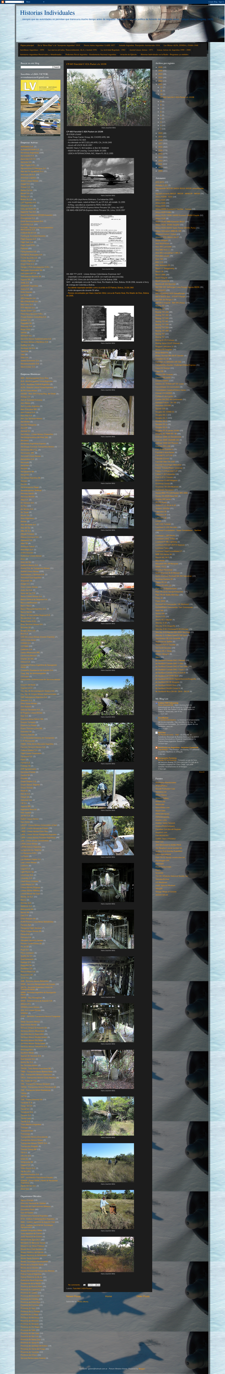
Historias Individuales (47, 12)
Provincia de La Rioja (29, 1315)
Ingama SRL (26, 280)
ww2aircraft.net (161, 895)
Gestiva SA (25, 775)
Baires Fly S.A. (27, 190)
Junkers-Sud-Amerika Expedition (168, 851)
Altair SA (24, 543)
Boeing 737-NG (161, 321)
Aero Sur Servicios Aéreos (31, 419)
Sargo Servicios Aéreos (30, 1022)
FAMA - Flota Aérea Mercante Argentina (37, 744)
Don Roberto (26, 707)
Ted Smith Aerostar (163, 648)
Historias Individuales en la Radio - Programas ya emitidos (164, 54)
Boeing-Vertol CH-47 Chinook (167, 343)
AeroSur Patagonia (28, 425)
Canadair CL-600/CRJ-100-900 (168, 362)
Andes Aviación (27, 553)
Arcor (23, 559)
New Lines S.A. (27, 305)
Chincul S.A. (26, 662)
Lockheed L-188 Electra (165, 536)
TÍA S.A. (24, 1153)
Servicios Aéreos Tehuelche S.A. (34, 1047)
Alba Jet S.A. (26, 531)
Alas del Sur (26, 528)
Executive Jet (26, 732)
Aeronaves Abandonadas (165, 783)
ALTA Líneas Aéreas (29, 391)
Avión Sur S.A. (27, 590)
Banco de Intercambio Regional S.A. (36, 615)
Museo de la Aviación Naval (32, 1265)
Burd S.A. (25, 634)
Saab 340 (159, 610)
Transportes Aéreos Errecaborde (34, 1137)
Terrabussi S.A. (27, 1112)
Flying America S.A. (29, 252)
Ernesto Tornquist (28, 722)
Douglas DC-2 (161, 415)
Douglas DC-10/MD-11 (164, 412)
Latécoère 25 (160, 515)
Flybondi (24, 248)
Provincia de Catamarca (30, 1290)
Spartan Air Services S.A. (31, 1056)
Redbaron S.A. (27, 969)
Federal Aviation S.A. (29, 750)
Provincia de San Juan (30, 1333)
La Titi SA (25, 295)
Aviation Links (161, 820)
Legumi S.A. (26, 869)
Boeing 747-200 (162, 328)
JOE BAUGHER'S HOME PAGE (168, 845)
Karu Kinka (25, 822)
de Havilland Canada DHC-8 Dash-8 (170, 673)
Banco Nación (26, 612)
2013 (160, 157)
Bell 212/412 (160, 290)
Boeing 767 (160, 337)
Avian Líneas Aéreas (29, 587)
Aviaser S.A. (26, 187)
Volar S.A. (25, 358)
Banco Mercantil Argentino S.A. (33, 609)
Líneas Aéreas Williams (30, 891)
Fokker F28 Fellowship (168, 703)
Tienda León (26, 1118)
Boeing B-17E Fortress (164, 340)
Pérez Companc (27, 953)
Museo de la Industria (30, 1268)
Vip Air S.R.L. (26, 1171)
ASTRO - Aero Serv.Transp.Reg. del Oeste (38, 394)
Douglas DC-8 (161, 427)
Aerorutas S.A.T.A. (28, 159)
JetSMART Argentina (29, 286)
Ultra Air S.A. (26, 1156)
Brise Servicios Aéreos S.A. (32, 624)
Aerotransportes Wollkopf (31, 490)
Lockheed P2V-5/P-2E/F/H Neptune (170, 545)
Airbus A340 (160, 206)
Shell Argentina (27, 1050)
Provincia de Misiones (30, 1321)
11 (161, 91)
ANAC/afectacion (162, 814)
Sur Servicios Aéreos (29, 1065)
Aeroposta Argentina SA (30, 478)
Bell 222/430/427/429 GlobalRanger (170, 293)
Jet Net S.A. (25, 816)
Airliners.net (160, 801)
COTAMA (24, 646)
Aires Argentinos (27, 518)
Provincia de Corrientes (30, 1296)
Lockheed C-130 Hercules (166, 527)
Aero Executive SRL (29, 409)
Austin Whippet (161, 240)
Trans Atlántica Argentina (31, 1124)
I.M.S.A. (24, 803)
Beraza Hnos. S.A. (28, 618)
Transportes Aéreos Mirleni (32, 1140)
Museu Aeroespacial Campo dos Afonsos (37, 1271)
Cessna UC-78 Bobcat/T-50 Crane (169, 384)
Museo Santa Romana (30, 1258)
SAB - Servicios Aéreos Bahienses (35, 981)
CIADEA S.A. (26, 643)
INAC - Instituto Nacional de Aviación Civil (38, 1222)
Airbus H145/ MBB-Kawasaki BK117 (170, 222)
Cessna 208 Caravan (164, 374)
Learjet (158, 521)
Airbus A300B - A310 (163, 197)
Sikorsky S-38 (161, 623)
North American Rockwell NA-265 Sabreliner (173, 576)
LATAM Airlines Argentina (31, 847)
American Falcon (28, 546)
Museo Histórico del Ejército (32, 1252)
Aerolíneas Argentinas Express (33, 444)
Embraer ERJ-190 (162, 446)
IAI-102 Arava (161, 502)
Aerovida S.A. (26, 162)
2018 (160, 140)
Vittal (23, 354)
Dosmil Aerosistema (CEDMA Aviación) (36, 215)
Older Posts (143, 1296)
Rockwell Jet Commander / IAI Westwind (172, 604)
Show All (201, 772)
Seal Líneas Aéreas (29, 1025)
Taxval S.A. (25, 1109)
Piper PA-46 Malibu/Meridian (167, 595)
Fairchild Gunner (162, 459)
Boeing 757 (160, 334)
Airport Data (160, 811)
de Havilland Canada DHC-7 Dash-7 (170, 670)
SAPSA (24, 333)
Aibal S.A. (25, 500)
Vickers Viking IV (162, 654)
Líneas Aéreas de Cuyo (30, 894)
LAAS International (163, 854)
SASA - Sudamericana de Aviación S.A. (37, 1001)
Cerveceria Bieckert (29, 656)
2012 (160, 161)
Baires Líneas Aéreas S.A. (31, 596)
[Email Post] (84, 1285)
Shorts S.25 (160, 617)
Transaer (24, 1128)
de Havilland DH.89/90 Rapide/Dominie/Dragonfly (175, 679)
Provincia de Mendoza (30, 1318)
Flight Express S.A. (28, 239)
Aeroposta (25, 475)
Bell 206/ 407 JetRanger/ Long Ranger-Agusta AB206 (177, 287)
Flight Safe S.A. (27, 242)
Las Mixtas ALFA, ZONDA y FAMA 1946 (181, 45)
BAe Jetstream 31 (162, 265)
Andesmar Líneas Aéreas (31, 556)
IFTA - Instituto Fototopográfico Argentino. (38, 1219)
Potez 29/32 (160, 601)
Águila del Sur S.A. (28, 1186)
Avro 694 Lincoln (162, 256)
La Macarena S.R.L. (29, 853)
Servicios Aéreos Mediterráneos (34, 1037)
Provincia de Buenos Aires (31, 1287)
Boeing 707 (160, 306)
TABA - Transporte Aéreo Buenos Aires (36, 1072)
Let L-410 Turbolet (163, 524)
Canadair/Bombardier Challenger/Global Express (175, 365)
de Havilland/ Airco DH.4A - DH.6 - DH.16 (172, 691)
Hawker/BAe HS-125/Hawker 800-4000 (171, 493)
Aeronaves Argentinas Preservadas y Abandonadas (40, 54)
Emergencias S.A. (28, 218)
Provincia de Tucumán (30, 1352)
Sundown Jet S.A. (28, 348)
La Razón (25, 856)
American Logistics (28, 178)
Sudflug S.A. (26, 345)
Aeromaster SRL (27, 453)
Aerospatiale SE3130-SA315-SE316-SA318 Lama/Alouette (179, 188)
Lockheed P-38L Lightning (166, 542)
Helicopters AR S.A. (29, 273)
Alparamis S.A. (27, 540)
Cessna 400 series (163, 378)
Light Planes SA (27, 872)
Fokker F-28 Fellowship (165, 474)
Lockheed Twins (162, 548)
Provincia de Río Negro (30, 1327)
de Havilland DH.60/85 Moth (167, 676)
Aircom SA (25, 515)
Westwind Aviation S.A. (30, 364)
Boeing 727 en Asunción (167, 760)
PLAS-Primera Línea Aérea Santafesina (37, 922)
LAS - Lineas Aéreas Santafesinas (35, 841)
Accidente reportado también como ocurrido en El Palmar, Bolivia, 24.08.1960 (101, 288)
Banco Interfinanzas (29, 603)
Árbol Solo (25, 1189)
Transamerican (27, 1131)
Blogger (142, 1369)
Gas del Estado (27, 1213)
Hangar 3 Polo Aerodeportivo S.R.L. (35, 267)
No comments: (74, 1285)
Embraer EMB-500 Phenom (166, 443)
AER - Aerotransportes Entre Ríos (34, 378)
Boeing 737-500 (162, 318)
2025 (160, 71)
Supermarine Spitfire (163, 642)
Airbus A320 (160, 200)
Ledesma (24, 866)
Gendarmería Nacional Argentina (34, 1216)
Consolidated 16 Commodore (167, 387)
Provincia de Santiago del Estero (34, 1346)
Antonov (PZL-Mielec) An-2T (167, 237)
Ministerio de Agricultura (30, 1240)
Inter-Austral (26, 813)
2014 (160, 154)
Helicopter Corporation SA (31, 270)
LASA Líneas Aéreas (29, 844)
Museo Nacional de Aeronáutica (34, 1255)
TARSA (24, 1093)
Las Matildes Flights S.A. (31, 859)
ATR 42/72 (159, 182)
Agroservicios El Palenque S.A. (33, 168)
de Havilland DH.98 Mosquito (167, 682)
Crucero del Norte (28, 685)
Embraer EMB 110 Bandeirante (168, 437)
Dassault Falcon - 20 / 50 (165, 403)
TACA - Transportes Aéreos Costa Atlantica (38, 1078)
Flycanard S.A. (27, 756)
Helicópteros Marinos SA (31, 276)
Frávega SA (25, 766)
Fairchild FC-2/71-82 (164, 455)
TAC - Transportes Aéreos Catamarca (36, 1075)
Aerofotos (25, 440)
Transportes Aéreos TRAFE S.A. (34, 1143)
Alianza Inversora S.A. (30, 537)
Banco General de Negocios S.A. (34, 600)
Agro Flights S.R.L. (28, 165)
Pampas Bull (26, 925)
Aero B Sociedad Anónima (31, 400)
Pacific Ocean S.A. (28, 311)
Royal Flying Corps (163, 867)
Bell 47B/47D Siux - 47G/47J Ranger (170, 297)
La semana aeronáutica (167, 720)
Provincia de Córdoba (30, 1299)
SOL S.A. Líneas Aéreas (30, 1010)
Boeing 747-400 (162, 331)
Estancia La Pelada (29, 725)
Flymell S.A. (25, 763)
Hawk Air (24, 791)
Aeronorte (25, 462)
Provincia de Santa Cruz (31, 1340)
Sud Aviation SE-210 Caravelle (168, 638)
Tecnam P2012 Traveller (165, 645)
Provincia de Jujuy (28, 1308)
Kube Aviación (26, 292)
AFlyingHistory (161, 786)
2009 (160, 171)
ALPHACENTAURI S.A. (30, 150)
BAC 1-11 (159, 262)
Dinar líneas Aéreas (29, 703)
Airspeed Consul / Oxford (165, 234)
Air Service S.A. (27, 509)
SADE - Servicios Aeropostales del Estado (38, 984)
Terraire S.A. (26, 1115)
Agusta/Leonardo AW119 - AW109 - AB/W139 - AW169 (177, 194)
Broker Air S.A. (27, 199)
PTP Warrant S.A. (28, 308)
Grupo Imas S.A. (27, 264)
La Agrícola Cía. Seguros (31, 850)
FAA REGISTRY (161, 836)
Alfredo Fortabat (27, 534)
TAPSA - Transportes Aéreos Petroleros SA (38, 1087)
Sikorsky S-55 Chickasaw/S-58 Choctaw (171, 629)
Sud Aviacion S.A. (28, 1059)
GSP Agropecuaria (28, 769)
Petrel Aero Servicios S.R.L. (32, 314)
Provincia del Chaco (29, 1355)
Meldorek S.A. (26, 906)
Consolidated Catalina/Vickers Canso (170, 390)
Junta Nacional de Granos (31, 1237)
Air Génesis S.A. (27, 503)
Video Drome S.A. (28, 1168)
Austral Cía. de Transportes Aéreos (35, 568)
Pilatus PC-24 (161, 582)
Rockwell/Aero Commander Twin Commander (174, 607)
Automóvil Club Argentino (31, 578)
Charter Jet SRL (27, 659)
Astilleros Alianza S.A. (29, 565)
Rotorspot (159, 864)
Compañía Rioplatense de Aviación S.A (37, 670)
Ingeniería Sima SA (29, 809)
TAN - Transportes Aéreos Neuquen (35, 1084)
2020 (160, 133)
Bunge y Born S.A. (28, 631)
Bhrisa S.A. (25, 196)
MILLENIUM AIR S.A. (29, 301)
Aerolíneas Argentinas (30, 153)
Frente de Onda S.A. (29, 258)
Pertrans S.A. (26, 937)
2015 (160, 150)
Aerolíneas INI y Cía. (29, 450)
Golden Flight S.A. (28, 261)
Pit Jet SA (25, 947)
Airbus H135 (160, 218)
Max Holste (160, 561)
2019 (160, 137)
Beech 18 (159, 272)
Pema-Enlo (25, 934)
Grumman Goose (162, 484)
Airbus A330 (160, 203)
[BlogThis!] (91, 1285)
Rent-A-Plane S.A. (28, 972)
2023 (160, 78)
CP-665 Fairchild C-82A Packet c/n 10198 (86, 64)
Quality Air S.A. (27, 956)
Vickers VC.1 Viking (163, 651)
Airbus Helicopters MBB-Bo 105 (168, 231)
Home (108, 1296)
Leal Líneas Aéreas (29, 863)
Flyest (23, 760)
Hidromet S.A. (26, 800)
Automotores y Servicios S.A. (33, 574)
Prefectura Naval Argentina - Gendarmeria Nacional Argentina (90, 54)
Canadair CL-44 (162, 359)
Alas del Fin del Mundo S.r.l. (32, 171)
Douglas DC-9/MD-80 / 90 (166, 434)
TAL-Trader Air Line (29, 1081)
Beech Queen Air (162, 281)
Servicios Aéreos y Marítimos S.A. (34, 342)
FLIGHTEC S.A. (27, 224)
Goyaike (24, 778)
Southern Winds (27, 1053)
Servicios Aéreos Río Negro (32, 1040)
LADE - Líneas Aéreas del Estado (34, 828)
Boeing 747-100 (162, 325)
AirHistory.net (160, 792)
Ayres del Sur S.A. (28, 593)
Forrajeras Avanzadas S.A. (32, 255)
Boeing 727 (160, 309)
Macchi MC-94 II (162, 557)
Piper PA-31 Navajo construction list (170, 857)
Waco (157, 657)
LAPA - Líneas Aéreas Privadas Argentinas (38, 838)
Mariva (23, 900)
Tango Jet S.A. (27, 1106)
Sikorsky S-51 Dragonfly (165, 626)
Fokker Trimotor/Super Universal (168, 468)
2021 (160, 84)
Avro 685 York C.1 (162, 250)
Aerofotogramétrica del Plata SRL (34, 437)
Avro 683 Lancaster (163, 247)
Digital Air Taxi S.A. (28, 212)
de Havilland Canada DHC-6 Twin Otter (171, 666)
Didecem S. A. (26, 700)
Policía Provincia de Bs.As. (32, 1277)
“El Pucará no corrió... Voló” (169, 735)
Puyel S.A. (25, 950)
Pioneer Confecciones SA (31, 944)
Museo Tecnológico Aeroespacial (34, 1261)
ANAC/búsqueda (162, 817)
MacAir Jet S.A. (27, 897)
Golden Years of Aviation (165, 839)
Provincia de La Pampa (30, 1311)
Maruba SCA (26, 903)
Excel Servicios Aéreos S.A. (32, 221)
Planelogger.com (162, 861)
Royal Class (25, 329)
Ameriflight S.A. (27, 550)
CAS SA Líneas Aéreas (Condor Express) (38, 637)
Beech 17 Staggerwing (164, 268)
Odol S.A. (25, 916)
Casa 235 (159, 371)
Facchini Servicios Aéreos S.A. (33, 747)
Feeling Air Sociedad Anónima (33, 236)
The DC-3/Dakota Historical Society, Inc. (171, 876)
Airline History (161, 795)
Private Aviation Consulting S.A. (33, 317)
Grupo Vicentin (27, 788)
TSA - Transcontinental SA (31, 1100)
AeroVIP (24, 428)
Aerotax (24, 484)
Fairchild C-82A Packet (82, 1288)
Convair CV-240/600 (163, 393)
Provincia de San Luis (30, 1336)
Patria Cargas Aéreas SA (31, 931)
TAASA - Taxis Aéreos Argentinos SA (36, 1068)
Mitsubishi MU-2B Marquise (166, 564)
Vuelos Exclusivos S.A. (30, 361)
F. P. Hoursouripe (28, 741)
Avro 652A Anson (162, 244)
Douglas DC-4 (161, 421)
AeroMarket (163, 718)
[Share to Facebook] (96, 1285)
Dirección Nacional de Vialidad (33, 1203)
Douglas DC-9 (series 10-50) (167, 431)
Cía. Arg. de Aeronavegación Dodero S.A (37, 691)
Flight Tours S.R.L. (28, 245)
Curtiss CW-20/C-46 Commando (168, 399)
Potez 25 (159, 598)
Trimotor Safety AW (28, 1149)
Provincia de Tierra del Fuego (33, 1349)
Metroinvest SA (27, 909)
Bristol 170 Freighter (163, 350)
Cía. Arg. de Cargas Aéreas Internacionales (38, 694)
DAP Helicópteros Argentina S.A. (34, 697)
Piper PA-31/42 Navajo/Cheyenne (169, 592)
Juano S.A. (25, 289)
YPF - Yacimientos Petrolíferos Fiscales (37, 1177)
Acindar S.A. (26, 397)
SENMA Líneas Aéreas (30, 1007)
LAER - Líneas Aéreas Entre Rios (34, 831)
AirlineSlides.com (162, 808)
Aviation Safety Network (165, 823)
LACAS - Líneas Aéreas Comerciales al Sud (39, 825)
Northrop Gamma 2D (164, 579)
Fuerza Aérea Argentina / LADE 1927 (99, 45)
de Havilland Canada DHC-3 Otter (169, 663)
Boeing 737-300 (162, 315)
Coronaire (25, 676)
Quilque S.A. (26, 320)
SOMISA (24, 1013)
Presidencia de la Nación (31, 1283)
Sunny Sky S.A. (27, 1062)
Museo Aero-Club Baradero (32, 1249)
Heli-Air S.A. (26, 794)
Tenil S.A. (25, 351)
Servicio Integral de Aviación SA (34, 1028)
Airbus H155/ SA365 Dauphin (167, 225)
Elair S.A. (24, 716)
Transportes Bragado (29, 1146)
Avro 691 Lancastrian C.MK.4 (167, 253)
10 (161, 94)
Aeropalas (25, 465)
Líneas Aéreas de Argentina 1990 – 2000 (174, 49)
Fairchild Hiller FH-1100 (165, 462)
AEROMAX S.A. (27, 147)
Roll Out (161, 733)
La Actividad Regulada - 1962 (113, 49)
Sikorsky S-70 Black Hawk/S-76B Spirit (171, 635)
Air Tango (25, 512)
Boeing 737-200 (162, 312)
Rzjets (158, 870)
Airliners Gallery (161, 798)
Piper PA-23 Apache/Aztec (166, 589)
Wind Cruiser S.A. (28, 367)
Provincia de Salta (28, 1330)
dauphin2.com (161, 832)
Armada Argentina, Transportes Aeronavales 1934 (139, 45)
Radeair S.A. (26, 962)
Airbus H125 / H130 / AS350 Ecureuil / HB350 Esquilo (177, 215)
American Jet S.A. (28, 175)
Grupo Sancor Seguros (30, 785)
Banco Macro (26, 606)
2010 (160, 167)
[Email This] (89, 1285)
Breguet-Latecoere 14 (164, 346)
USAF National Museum (165, 885)
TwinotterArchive (162, 879)
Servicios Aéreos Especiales (32, 1034)
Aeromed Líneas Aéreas (31, 456)
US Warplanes (161, 882)
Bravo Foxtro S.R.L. (29, 621)
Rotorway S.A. (26, 326)
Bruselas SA (26, 628)
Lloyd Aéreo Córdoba (29, 881)
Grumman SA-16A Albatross (167, 487)
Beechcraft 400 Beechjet (165, 284)
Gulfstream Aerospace (164, 490)
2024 (160, 74)
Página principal (27, 45)
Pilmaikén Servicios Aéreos (32, 940)
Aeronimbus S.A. (28, 459)
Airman (24, 521)
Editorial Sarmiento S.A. (30, 710)
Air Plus (24, 506)
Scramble (159, 873)
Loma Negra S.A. (28, 884)
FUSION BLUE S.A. (29, 233)
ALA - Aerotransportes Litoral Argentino (37, 381)
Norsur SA (25, 912)
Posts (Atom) (83, 1302)
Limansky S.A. (26, 878)
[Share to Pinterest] (99, 1285)
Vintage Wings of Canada (165, 892)
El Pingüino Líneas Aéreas (31, 713)
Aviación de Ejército (128, 54)
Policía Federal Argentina (31, 1274)
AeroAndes (25, 422)
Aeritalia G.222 (161, 185)
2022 (160, 81)
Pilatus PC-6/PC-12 (163, 585)
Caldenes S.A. (26, 649)
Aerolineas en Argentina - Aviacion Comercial (178, 747)
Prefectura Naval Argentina (32, 1280)
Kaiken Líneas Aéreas (30, 819)
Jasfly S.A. (25, 283)
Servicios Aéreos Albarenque (32, 1031)
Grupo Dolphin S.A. (29, 781)
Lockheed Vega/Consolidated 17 (168, 551)
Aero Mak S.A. (27, 416)
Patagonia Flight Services (31, 928)
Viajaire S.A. (26, 1165)
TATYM (24, 1096)
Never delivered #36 (166, 705)
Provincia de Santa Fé (30, 1343)
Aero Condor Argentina (30, 406)
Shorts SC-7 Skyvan (163, 620)
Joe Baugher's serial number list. (168, 848)
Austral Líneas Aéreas (30, 571)
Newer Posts (73, 1296)
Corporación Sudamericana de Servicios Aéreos (40, 679)
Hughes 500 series (163, 499)
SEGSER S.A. (26, 336)
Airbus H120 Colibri (163, 212)
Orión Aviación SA (28, 919)
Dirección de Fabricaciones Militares (36, 1206)
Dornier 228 (160, 409)
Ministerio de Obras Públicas (32, 1246)
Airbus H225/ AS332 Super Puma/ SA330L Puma (175, 228)
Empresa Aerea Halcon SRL (32, 719)
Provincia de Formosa (30, 1305)
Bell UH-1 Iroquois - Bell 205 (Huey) (170, 303)
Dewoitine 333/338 (163, 406)
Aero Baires (25, 403)
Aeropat (24, 468)
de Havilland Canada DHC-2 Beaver (170, 660)
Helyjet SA (25, 797)
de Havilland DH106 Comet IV (167, 688)
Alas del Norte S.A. (28, 525)
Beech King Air (161, 278)
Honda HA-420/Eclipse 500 (166, 496)
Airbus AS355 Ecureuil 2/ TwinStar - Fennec (173, 209)
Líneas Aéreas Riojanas (30, 888)
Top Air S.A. (25, 1121)
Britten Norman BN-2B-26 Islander (169, 356)
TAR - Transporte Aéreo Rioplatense (36, 1090)
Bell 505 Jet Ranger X (164, 300)
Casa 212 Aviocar (162, 368)
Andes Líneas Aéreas (29, 181)
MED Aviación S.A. (28, 298)
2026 (160, 67)
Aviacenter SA (26, 581)
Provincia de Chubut (29, 1293)
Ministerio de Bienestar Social (33, 1243)
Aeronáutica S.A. (28, 156)
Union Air (24, 1159)
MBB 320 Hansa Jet (163, 554)
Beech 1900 (160, 275)
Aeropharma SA (27, 472)
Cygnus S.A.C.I (27, 688)
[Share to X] (94, 1285)
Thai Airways (163, 750)
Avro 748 (159, 259)
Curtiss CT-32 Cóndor (164, 396)
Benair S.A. (25, 193)
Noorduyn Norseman (164, 570)
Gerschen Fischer (28, 772)
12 (161, 87)
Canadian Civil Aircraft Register (168, 829)
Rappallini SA (26, 323)
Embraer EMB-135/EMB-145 (167, 440)
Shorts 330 (159, 614)
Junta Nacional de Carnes (31, 1233)
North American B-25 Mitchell (167, 573)
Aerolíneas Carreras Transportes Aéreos (37, 447)
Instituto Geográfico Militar (31, 1230)
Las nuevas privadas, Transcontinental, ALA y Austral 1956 (72, 49)
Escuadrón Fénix (28, 1210)
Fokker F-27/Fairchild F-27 (166, 471)
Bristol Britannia (161, 353)
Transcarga (25, 1134)
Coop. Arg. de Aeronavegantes (33, 673)
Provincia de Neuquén (30, 1324)
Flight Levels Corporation (31, 753)
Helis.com (159, 842)
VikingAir (159, 889)
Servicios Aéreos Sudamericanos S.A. (36, 339)
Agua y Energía (27, 1200)
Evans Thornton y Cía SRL (32, 728)
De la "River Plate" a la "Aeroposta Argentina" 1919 (59, 45)
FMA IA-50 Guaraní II (164, 449)
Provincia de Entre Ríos (30, 1302)
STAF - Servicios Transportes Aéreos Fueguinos (40, 1016)
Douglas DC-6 (161, 424)
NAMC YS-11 (160, 567)
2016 (160, 147)
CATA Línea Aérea (28, 640)
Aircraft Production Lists (165, 789)
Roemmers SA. (27, 975)
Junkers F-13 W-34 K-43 (165, 505)
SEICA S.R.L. (26, 1004)
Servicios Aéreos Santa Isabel (33, 1043)
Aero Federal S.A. (28, 412)
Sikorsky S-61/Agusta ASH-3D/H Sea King (172, 632)
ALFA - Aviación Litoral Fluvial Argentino (37, 387)
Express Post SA (27, 735)
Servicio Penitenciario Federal (33, 1358)
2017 (160, 143)
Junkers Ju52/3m (162, 508)
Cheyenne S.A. (27, 206)
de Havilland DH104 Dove (166, 685)
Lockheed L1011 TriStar (165, 539)
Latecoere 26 (160, 512)
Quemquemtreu (27, 959)
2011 (160, 164)
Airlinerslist (159, 804)
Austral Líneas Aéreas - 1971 (141, 49)
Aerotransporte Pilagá (30, 487)
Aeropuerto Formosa (167, 758)
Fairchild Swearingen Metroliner (168, 465)
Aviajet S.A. (25, 184)
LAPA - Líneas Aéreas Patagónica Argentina (39, 834)
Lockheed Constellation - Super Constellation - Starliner (178, 530)
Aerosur (24, 481)
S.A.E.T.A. (25, 978)
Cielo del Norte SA (28, 209)
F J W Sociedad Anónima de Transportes (37, 738)
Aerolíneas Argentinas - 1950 (32, 49)
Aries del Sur (26, 562)
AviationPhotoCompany (165, 826)
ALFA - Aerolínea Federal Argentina (35, 384)
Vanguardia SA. (27, 1162)
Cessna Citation (161, 381)
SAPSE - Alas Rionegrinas (31, 998)
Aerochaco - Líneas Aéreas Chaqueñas (37, 434)
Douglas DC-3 (161, 418)
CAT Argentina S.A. (28, 203)
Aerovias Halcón (27, 493)
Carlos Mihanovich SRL (30, 653)
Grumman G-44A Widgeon (166, 480)
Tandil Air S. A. (27, 1103)
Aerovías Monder (28, 497)
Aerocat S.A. (26, 431)
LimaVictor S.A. (27, 875)
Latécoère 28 (160, 518)
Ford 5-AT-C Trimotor (164, 477)
